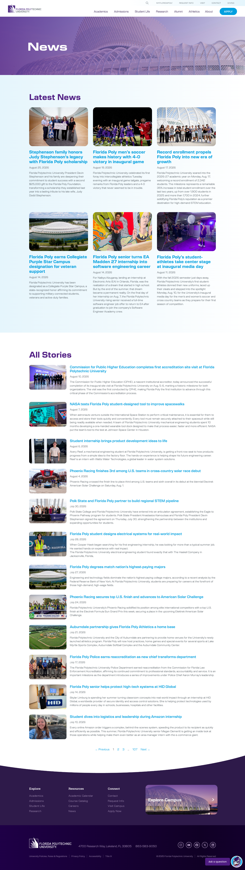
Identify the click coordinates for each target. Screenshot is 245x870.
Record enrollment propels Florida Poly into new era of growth (184, 156)
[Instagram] (181, 845)
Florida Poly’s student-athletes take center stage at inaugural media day (184, 261)
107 (134, 749)
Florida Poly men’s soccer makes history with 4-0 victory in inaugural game (119, 156)
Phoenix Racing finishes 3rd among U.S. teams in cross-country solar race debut (135, 470)
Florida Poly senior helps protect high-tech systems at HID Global (123, 686)
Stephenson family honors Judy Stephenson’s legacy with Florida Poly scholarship (58, 156)
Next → (145, 749)
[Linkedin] (213, 845)
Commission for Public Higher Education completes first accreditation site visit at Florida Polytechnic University (142, 369)
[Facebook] (197, 845)
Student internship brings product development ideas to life (118, 440)
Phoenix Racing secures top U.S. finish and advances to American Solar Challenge (136, 596)
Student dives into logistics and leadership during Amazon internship (126, 716)
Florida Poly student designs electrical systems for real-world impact (126, 533)
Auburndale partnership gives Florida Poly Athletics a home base (122, 626)
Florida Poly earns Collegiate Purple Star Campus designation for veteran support (58, 264)
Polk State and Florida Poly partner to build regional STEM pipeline (124, 500)
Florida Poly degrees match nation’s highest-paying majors (117, 566)
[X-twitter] (205, 845)
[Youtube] (189, 845)
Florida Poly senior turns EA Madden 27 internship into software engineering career (121, 261)
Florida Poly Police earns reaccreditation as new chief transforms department (133, 656)
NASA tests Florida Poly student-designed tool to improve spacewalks (127, 404)
